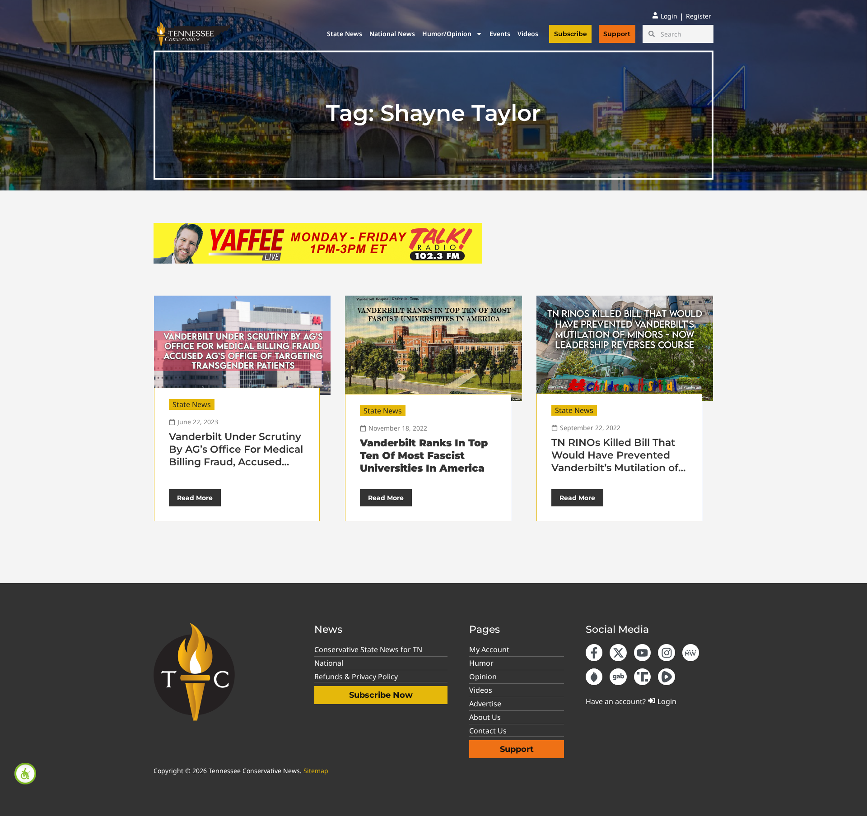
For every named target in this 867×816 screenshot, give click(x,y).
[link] (25, 773)
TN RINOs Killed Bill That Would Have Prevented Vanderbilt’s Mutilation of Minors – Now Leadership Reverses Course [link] (615, 467)
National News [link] (392, 33)
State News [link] (344, 33)
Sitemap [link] (315, 770)
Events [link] (499, 33)
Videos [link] (527, 33)
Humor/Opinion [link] (446, 33)
